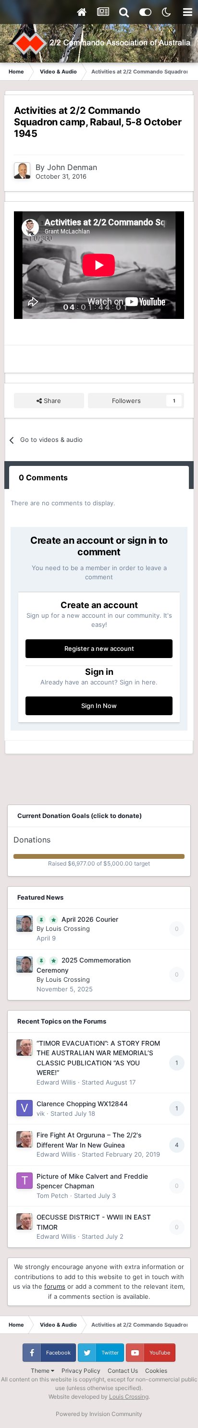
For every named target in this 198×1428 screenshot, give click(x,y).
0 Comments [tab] (43, 477)
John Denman (72, 167)
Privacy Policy (81, 1370)
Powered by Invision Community (99, 1413)
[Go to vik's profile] (24, 1108)
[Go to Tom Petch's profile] (24, 1180)
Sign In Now (99, 705)
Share (51, 400)
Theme (41, 1370)
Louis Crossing (68, 928)
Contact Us (123, 1370)
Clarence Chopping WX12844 (82, 1104)
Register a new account (99, 648)
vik (41, 1113)
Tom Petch (52, 1195)
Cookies (156, 1370)
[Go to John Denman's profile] (22, 170)
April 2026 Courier (90, 919)
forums (54, 1286)
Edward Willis (56, 1082)
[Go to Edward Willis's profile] (24, 1047)
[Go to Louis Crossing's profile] (24, 923)
